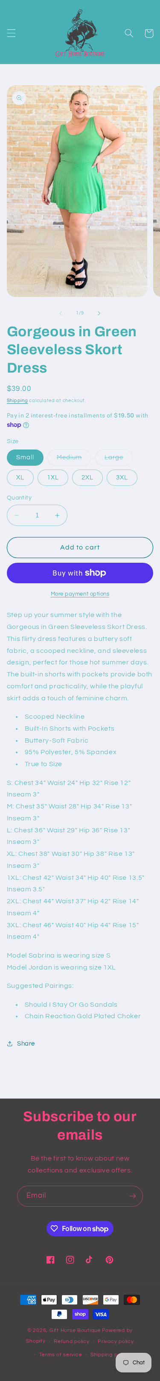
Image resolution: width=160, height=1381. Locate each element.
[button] (11, 33)
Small (25, 457)
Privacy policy (116, 1341)
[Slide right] (99, 313)
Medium (74, 460)
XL (20, 477)
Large (119, 460)
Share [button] (26, 1043)
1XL (53, 477)
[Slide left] (60, 313)
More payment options (80, 594)
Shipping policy (109, 1354)
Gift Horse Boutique (75, 1330)
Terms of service (60, 1354)
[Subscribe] (133, 1196)
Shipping (17, 400)
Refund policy (72, 1341)
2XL (87, 477)
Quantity (19, 498)
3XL (122, 477)
